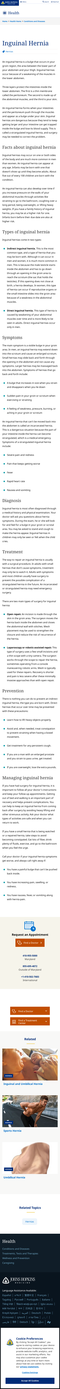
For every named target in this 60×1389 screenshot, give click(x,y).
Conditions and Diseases (34, 21)
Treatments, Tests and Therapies (20, 1253)
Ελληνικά (8, 1317)
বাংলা (20, 1308)
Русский (19, 1299)
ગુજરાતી (21, 1317)
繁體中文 (29, 1295)
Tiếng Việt (7, 1304)
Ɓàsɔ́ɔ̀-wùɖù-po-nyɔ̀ (26, 1304)
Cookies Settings (30, 1372)
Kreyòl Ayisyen (10, 1313)
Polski (47, 1313)
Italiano (46, 1299)
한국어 (39, 1308)
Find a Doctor (25, 1011)
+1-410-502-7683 (30, 976)
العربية (25, 1313)
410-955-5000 (30, 955)
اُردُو (45, 1317)
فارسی (5, 1322)
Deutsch (36, 1313)
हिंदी (14, 1322)
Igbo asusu (47, 1304)
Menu (23, 2)
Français (42, 1295)
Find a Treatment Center (27, 1022)
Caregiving (8, 1262)
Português (32, 1299)
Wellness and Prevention (16, 1258)
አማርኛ (18, 1295)
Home (4, 21)
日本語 (28, 1308)
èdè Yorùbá (8, 1308)
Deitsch (24, 1322)
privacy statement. (29, 1366)
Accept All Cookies (30, 1380)
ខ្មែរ (32, 1322)
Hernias (9, 51)
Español (6, 1295)
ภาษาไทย (33, 1317)
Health (13, 12)
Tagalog (6, 1299)
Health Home (15, 21)
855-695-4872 (30, 966)
